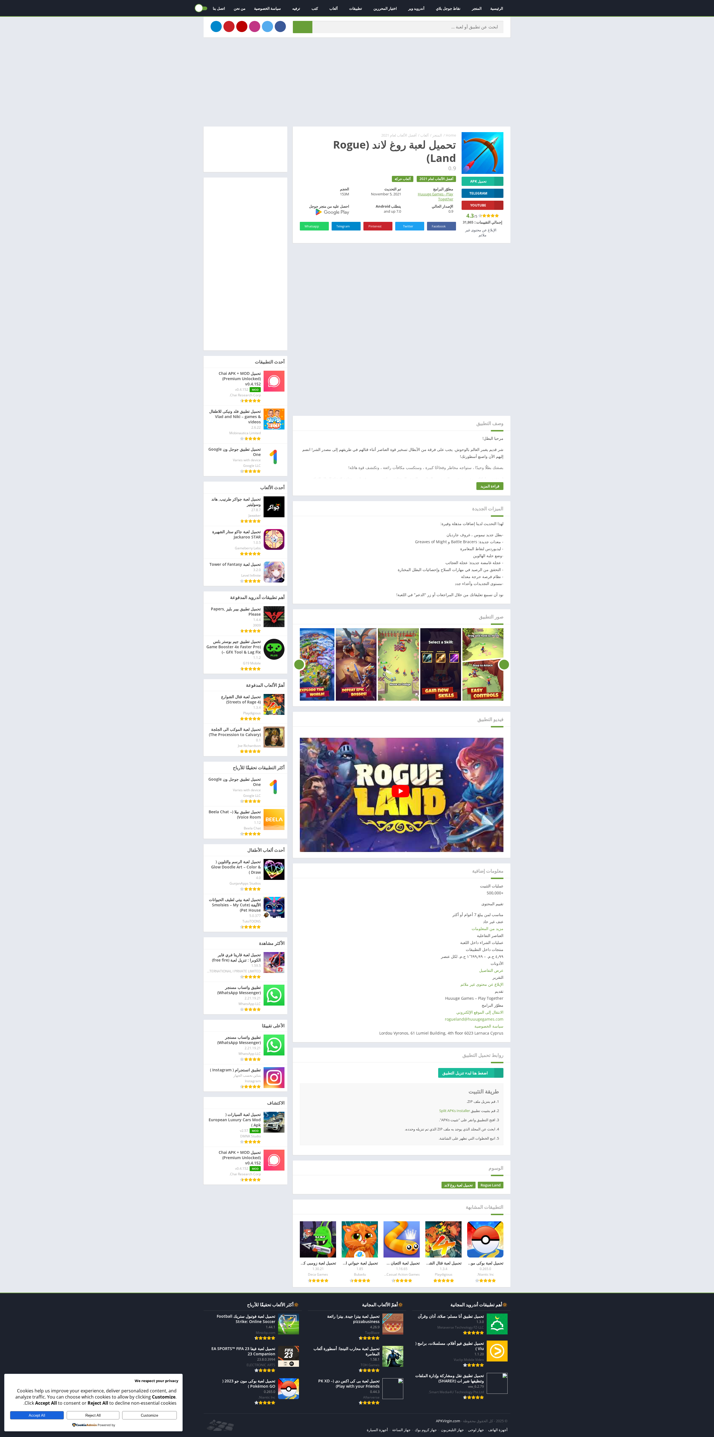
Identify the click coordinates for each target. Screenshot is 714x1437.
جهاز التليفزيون (452, 1429)
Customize (149, 1415)
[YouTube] (241, 26)
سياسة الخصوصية (267, 8)
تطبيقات (355, 8)
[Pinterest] (229, 26)
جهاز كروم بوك (426, 1429)
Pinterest (375, 226)
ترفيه (296, 8)
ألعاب (333, 8)
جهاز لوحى (476, 1429)
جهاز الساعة (401, 1429)
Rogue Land (491, 1185)
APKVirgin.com (448, 1420)
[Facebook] (280, 26)
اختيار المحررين (385, 8)
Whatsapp (312, 226)
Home (451, 135)
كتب (315, 8)
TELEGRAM (478, 193)
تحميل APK (478, 181)
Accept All (37, 1415)
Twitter (408, 226)
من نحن (239, 8)
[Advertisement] (357, 82)
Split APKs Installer (454, 1110)
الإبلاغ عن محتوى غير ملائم (481, 984)
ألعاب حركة (403, 178)
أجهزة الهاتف (498, 1429)
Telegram (343, 226)
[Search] (302, 27)
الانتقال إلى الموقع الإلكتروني (479, 1012)
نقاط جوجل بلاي (448, 8)
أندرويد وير (416, 8)
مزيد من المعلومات (487, 928)
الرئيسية (496, 8)
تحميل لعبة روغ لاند (458, 1185)
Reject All (93, 1415)
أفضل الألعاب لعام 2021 (399, 135)
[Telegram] (216, 26)
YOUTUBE (478, 205)
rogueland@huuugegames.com (474, 1019)
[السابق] (504, 664)
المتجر (477, 8)
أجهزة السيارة (377, 1429)
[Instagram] (254, 26)
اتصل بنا (219, 8)
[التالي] (299, 664)
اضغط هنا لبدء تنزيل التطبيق (465, 1073)
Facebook (439, 226)
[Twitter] (267, 26)
